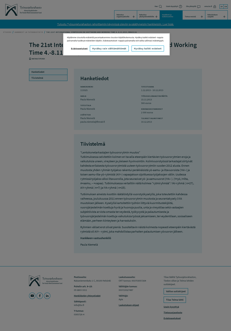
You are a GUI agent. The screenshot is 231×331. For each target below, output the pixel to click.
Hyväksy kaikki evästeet (148, 48)
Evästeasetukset (79, 48)
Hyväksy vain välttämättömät (109, 48)
